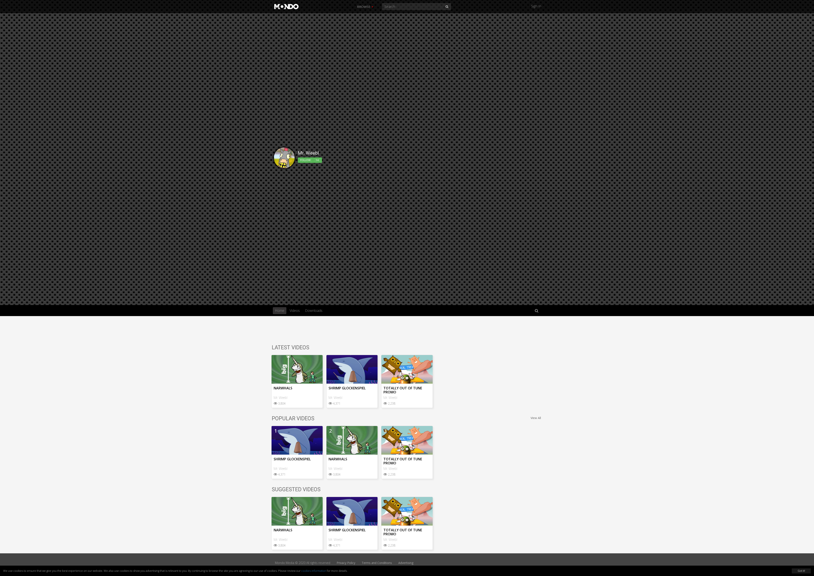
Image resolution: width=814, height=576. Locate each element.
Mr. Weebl (280, 398)
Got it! (801, 571)
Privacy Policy (346, 563)
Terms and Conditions (377, 563)
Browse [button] (364, 6)
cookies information (313, 571)
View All (536, 418)
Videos (295, 310)
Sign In (536, 6)
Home (279, 310)
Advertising (405, 563)
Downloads (313, 310)
